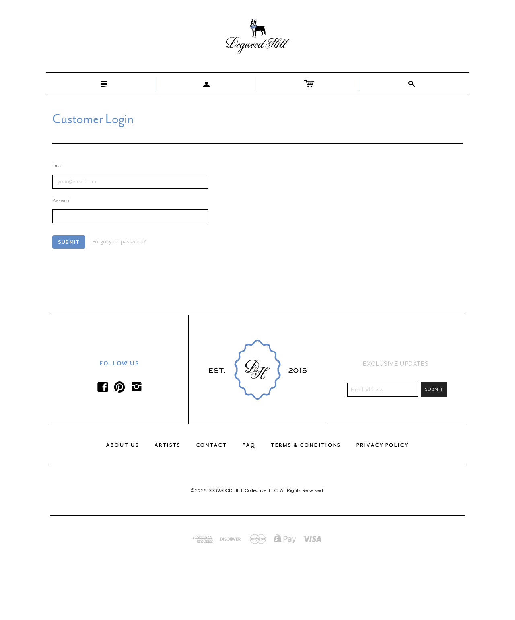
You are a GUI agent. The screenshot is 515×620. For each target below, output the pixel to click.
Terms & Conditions (306, 445)
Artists (167, 445)
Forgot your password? (119, 242)
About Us (122, 445)
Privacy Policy (382, 445)
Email (57, 165)
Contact (211, 445)
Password (61, 200)
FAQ (249, 445)
